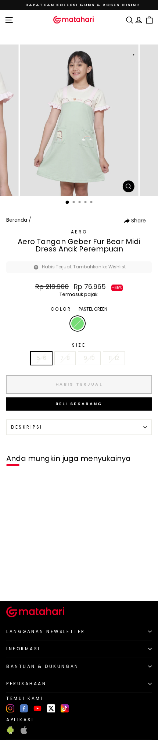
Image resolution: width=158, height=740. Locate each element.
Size (79, 345)
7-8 (65, 358)
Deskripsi (27, 427)
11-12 (114, 358)
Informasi (23, 649)
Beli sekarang (79, 404)
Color (79, 309)
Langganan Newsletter (45, 631)
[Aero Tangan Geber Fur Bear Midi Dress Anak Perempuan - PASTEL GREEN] (14, 583)
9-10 (89, 358)
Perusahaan (26, 684)
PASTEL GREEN (77, 323)
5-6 (41, 358)
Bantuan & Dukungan (42, 666)
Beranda (16, 220)
